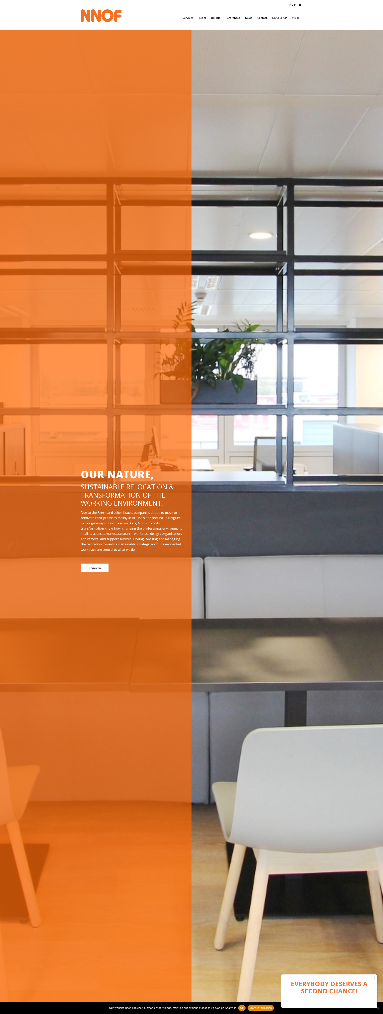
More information (261, 1007)
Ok (242, 1007)
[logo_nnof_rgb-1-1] (109, 16)
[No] (378, 1008)
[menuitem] (188, 18)
